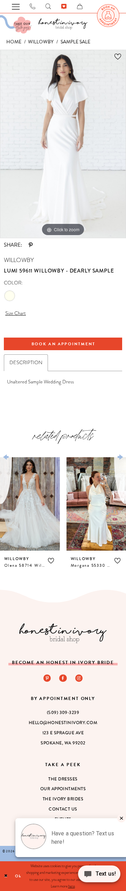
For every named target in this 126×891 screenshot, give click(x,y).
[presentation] (30, 504)
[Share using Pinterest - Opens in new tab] (31, 245)
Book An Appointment (63, 344)
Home (13, 41)
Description (25, 362)
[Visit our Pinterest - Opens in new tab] (47, 678)
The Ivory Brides (63, 799)
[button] (51, 561)
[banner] (63, 24)
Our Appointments (63, 789)
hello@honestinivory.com (63, 723)
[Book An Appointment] (108, 15)
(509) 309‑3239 (63, 712)
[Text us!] (99, 876)
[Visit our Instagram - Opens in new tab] (79, 678)
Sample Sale (75, 41)
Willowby (41, 41)
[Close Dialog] (6, 876)
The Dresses (62, 779)
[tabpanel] (63, 144)
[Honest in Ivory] (63, 633)
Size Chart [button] (15, 313)
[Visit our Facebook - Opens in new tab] (62, 678)
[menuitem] (108, 15)
